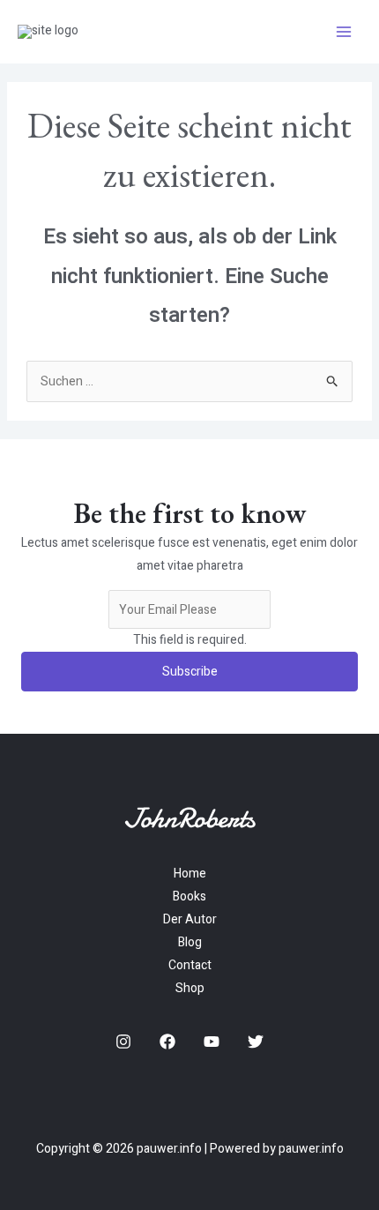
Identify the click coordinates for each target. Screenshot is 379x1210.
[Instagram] (123, 1041)
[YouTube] (211, 1041)
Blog (190, 942)
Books (189, 896)
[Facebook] (167, 1041)
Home (190, 873)
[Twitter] (256, 1041)
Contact (190, 965)
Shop (189, 988)
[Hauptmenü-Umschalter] (343, 32)
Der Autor (190, 919)
